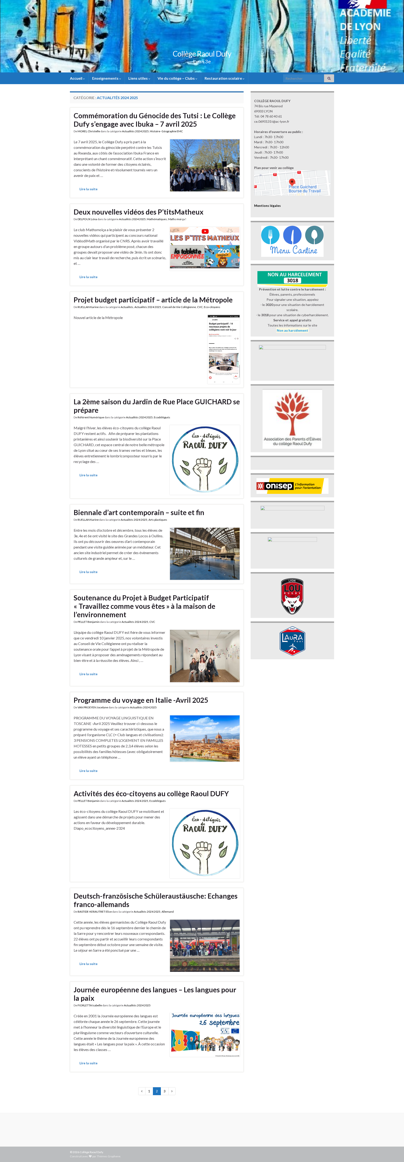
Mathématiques (157, 219)
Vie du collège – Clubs (176, 78)
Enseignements (105, 78)
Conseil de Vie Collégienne (179, 307)
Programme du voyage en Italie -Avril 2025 (141, 700)
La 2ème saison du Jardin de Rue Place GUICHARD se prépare (157, 405)
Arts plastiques (157, 519)
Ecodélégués (162, 417)
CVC (200, 307)
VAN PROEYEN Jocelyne (93, 707)
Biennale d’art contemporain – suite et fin (139, 512)
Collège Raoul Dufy (202, 53)
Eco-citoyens (212, 307)
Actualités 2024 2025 (135, 131)
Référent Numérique (91, 417)
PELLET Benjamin (89, 622)
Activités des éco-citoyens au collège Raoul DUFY (151, 793)
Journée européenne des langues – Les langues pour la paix (155, 993)
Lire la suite (88, 189)
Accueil (76, 78)
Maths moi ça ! (177, 219)
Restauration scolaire (224, 78)
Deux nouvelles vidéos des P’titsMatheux (138, 212)
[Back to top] (393, 1151)
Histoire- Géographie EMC (166, 131)
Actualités (127, 307)
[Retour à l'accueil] (202, 36)
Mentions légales (267, 206)
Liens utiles (138, 78)
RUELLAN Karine (88, 307)
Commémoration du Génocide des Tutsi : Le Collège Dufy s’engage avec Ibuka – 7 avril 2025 (155, 119)
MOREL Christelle (89, 131)
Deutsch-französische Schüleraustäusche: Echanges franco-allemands (156, 900)
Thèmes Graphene (108, 1156)
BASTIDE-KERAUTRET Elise (95, 911)
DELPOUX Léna (87, 219)
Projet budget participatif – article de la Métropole (153, 299)
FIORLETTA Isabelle (90, 1005)
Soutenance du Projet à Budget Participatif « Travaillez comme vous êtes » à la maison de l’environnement (144, 606)
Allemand (168, 911)
